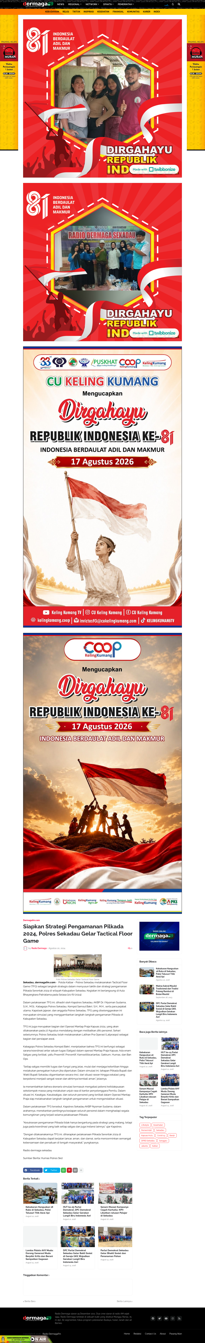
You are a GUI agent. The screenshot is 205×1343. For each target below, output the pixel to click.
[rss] (179, 1318)
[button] (173, 4)
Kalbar (155, 1146)
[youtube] (166, 1318)
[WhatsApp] (63, 1170)
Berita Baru (30, 1301)
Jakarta (144, 1146)
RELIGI (66, 11)
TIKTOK (76, 11)
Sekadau (160, 1130)
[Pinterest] (69, 1170)
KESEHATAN (103, 11)
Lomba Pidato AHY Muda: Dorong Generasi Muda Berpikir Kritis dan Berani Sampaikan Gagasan (39, 1255)
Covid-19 (161, 1135)
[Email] (75, 1170)
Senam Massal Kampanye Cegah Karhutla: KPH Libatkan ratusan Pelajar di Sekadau (114, 1211)
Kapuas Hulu (147, 1135)
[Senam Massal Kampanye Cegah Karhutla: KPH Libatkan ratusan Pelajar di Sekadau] (115, 1193)
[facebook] (152, 1318)
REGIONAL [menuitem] (74, 4)
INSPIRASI (89, 11)
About (163, 1334)
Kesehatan (158, 1125)
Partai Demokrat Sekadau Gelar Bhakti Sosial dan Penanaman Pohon (114, 1253)
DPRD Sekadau (148, 1141)
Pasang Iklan (175, 1334)
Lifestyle (145, 1125)
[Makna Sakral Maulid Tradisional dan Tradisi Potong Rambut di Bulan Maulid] (146, 989)
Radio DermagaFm (52, 1334)
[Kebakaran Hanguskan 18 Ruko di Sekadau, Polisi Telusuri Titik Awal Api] (40, 1193)
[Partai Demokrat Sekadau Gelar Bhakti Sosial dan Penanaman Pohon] (115, 1236)
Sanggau (163, 1141)
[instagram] (172, 1318)
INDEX (157, 11)
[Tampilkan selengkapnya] (81, 1170)
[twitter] (159, 1318)
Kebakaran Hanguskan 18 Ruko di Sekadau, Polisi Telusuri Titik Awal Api (39, 1210)
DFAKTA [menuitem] (107, 4)
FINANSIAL (118, 11)
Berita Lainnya (124, 1301)
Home (127, 1334)
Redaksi (137, 1334)
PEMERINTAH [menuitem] (125, 4)
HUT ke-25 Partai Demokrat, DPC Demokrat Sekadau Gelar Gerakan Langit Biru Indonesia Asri (77, 1211)
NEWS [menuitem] (60, 4)
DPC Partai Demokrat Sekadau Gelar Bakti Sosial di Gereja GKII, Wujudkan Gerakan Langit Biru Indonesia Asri (77, 1256)
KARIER (146, 11)
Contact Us (150, 1334)
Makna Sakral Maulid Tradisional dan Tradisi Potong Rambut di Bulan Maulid (167, 990)
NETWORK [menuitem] (91, 4)
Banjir (172, 1135)
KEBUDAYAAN (52, 11)
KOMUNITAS (133, 11)
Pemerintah (146, 1130)
